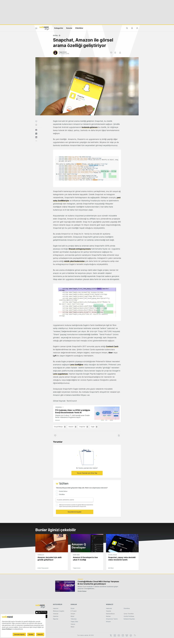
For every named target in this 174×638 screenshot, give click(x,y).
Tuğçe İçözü (76, 568)
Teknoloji (41, 554)
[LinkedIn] (115, 635)
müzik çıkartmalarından (74, 261)
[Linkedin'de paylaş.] (36, 137)
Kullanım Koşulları (129, 619)
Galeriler (55, 616)
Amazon (71, 426)
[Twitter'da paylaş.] (36, 133)
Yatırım (73, 624)
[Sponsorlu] (107, 414)
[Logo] (44, 28)
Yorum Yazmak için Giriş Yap (87, 473)
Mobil (72, 616)
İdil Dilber (111, 568)
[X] (111, 635)
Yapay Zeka (76, 554)
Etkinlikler (79, 28)
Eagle (92, 426)
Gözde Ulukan (82, 591)
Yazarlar (108, 611)
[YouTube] (119, 635)
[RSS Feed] (134, 635)
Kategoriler (58, 28)
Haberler (55, 608)
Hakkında (109, 608)
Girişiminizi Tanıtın (112, 619)
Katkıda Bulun (110, 613)
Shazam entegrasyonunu (80, 249)
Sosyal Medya (58, 426)
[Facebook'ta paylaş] (36, 130)
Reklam (108, 616)
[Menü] (36, 28)
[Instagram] (123, 635)
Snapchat (82, 426)
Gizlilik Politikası (129, 616)
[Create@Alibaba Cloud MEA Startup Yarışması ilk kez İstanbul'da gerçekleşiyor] (65, 586)
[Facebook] (131, 635)
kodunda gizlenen (90, 127)
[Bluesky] (127, 635)
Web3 (72, 627)
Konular (69, 28)
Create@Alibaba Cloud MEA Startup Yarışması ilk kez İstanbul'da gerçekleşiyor (98, 582)
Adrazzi (57, 420)
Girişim (73, 613)
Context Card (112, 346)
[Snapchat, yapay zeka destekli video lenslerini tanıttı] (122, 543)
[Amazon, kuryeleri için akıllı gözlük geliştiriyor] (51, 543)
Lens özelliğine (76, 364)
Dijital (55, 35)
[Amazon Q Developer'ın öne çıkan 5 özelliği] (87, 543)
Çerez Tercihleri (129, 613)
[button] (87, 168)
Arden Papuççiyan (43, 568)
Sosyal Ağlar (112, 554)
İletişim (108, 621)
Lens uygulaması (60, 374)
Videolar (55, 613)
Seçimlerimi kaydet (74, 512)
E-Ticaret (73, 611)
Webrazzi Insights (58, 611)
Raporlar (55, 619)
